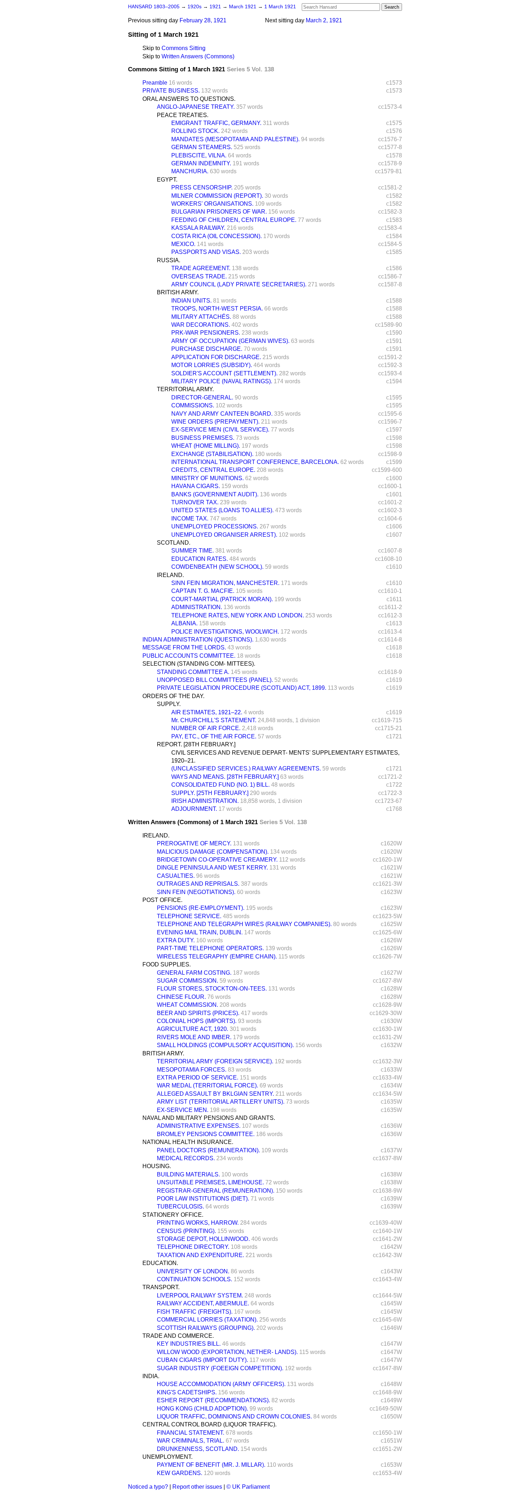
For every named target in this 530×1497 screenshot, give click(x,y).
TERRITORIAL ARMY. (185, 389)
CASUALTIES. (176, 876)
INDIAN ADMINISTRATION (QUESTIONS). (197, 639)
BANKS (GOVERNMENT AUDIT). (215, 494)
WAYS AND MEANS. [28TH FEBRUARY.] (225, 777)
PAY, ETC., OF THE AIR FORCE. (213, 736)
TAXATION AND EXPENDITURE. (200, 1255)
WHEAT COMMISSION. (187, 1005)
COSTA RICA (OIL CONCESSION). (216, 236)
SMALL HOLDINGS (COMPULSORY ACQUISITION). (225, 1045)
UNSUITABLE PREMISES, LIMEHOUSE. (210, 1182)
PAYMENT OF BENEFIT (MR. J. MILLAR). (211, 1465)
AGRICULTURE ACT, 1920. (192, 1029)
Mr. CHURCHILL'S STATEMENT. (213, 720)
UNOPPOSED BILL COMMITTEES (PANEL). (215, 680)
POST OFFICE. (162, 900)
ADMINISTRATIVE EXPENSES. (198, 1126)
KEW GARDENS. (179, 1473)
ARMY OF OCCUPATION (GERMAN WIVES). (230, 341)
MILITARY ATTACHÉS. (201, 317)
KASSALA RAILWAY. (198, 228)
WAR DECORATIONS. (200, 325)
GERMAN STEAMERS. (201, 147)
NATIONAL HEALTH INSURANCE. (187, 1142)
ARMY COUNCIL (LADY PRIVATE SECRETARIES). (238, 284)
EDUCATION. (160, 1263)
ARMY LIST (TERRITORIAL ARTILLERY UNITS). (220, 1102)
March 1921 (243, 6)
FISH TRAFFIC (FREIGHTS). (195, 1312)
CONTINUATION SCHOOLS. (194, 1279)
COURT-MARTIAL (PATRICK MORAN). (222, 599)
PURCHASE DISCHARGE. (206, 349)
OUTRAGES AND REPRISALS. (198, 884)
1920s (195, 6)
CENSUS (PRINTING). (186, 1231)
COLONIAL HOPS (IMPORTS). (197, 1021)
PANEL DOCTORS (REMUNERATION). (208, 1150)
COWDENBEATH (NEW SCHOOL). (217, 567)
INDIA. (150, 1376)
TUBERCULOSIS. (180, 1206)
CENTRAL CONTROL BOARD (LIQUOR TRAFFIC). (209, 1424)
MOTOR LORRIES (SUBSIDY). (211, 365)
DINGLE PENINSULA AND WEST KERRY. (212, 867)
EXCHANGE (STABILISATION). (212, 454)
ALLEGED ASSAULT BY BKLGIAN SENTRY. (215, 1094)
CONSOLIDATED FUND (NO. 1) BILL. (220, 785)
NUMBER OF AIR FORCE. (205, 728)
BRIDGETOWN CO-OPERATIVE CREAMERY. (217, 860)
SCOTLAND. (173, 543)
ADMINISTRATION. (196, 607)
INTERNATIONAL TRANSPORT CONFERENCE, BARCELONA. (255, 462)
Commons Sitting (184, 48)
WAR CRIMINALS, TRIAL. (190, 1441)
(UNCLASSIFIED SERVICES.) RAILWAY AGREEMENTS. (246, 768)
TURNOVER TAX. (194, 502)
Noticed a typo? (148, 1487)
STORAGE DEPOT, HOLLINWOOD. (203, 1239)
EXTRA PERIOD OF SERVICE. (197, 1077)
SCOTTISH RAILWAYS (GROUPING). (206, 1328)
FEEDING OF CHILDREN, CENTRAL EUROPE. (233, 220)
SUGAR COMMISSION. (187, 981)
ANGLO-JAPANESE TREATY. (196, 107)
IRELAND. (170, 575)
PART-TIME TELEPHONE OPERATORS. (210, 948)
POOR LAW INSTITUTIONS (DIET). (203, 1199)
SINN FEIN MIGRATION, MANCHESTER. (225, 583)
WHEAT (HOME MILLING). (205, 446)
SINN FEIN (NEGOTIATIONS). (196, 892)
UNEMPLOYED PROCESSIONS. (214, 526)
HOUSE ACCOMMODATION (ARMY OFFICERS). (221, 1384)
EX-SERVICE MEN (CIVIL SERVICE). (220, 429)
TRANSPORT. (161, 1287)
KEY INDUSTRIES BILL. (189, 1344)
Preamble (154, 83)
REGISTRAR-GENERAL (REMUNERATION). (215, 1191)
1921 (215, 6)
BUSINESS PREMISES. (202, 438)
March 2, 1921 (324, 20)
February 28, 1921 (203, 20)
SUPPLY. (169, 704)
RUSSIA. (168, 260)
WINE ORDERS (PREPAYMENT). (215, 422)
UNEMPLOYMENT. (167, 1457)
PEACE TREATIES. (182, 115)
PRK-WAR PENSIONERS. (205, 333)
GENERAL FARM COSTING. (194, 973)
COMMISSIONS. (192, 405)
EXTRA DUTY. (176, 940)
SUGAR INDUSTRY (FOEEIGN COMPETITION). (220, 1368)
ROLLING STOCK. (195, 131)
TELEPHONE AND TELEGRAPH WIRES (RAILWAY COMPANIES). (244, 924)
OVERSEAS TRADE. (199, 276)
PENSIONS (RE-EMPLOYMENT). (200, 908)
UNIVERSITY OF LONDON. (193, 1271)
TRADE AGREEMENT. (200, 268)
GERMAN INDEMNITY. (201, 163)
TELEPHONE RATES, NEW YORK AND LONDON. (237, 615)
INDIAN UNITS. (191, 301)
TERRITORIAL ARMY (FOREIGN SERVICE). (215, 1061)
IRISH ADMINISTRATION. (205, 801)
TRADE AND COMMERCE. (178, 1336)
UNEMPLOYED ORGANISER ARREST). (224, 535)
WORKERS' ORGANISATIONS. (212, 204)
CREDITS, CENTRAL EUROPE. (213, 470)
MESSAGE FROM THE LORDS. (184, 647)
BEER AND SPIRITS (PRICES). (198, 1013)
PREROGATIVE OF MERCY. (194, 843)
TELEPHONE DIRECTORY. (193, 1247)
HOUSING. (156, 1166)
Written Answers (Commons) (198, 56)
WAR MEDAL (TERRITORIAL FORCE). (207, 1085)
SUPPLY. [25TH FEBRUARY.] (209, 793)
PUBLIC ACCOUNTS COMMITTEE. (188, 656)
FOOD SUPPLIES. (166, 964)
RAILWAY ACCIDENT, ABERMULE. (203, 1303)
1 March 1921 (280, 6)
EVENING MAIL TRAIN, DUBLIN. (200, 932)
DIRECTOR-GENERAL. (202, 397)
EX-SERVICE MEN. (182, 1110)
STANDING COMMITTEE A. (193, 672)
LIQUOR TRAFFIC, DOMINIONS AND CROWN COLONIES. (234, 1416)
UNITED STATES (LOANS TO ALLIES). (222, 510)
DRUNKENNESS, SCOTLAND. (198, 1449)
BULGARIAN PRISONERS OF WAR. (219, 212)
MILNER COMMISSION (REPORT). (217, 196)
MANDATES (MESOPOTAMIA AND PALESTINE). (235, 139)
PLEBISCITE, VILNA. (198, 155)
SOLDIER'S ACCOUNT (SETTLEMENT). (224, 373)
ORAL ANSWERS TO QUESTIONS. (188, 99)
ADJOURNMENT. (194, 809)
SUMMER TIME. (192, 551)
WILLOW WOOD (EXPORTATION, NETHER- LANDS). (227, 1352)
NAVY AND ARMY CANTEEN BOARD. (222, 414)
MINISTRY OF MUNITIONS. (207, 478)
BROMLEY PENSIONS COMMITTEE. (206, 1134)
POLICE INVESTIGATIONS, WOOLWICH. (225, 632)
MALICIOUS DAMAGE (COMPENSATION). (213, 852)
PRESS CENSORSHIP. (202, 187)
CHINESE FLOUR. (181, 997)
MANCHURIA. (189, 171)
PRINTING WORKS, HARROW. (198, 1223)
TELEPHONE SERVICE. (189, 916)
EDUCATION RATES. (199, 559)
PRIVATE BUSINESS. (171, 91)
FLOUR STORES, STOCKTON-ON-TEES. (212, 989)
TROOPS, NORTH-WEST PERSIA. (217, 308)
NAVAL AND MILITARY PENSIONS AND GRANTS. (208, 1118)
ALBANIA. (184, 623)
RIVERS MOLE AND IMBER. (194, 1037)
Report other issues (197, 1487)
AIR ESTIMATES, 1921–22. (206, 712)
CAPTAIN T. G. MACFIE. (202, 591)
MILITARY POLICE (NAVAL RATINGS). (221, 381)
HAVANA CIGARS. (195, 486)
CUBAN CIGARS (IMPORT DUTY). (202, 1360)
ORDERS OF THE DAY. (173, 696)
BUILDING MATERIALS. (188, 1174)
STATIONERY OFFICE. (172, 1215)
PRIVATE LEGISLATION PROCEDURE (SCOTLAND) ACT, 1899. (241, 688)
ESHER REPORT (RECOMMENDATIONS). (213, 1400)
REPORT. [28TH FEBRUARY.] (196, 744)
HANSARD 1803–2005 (154, 6)
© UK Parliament (248, 1487)
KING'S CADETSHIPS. (187, 1392)
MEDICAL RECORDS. (186, 1158)
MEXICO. (183, 244)
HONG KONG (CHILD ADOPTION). (202, 1409)
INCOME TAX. (189, 518)
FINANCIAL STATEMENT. (190, 1433)
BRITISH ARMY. (178, 292)
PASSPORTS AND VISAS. (206, 252)
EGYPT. (167, 179)
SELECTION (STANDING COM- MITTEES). (198, 664)
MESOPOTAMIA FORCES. (191, 1070)
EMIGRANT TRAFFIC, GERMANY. (216, 123)
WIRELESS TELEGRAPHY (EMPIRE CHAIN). (217, 956)
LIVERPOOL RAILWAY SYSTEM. (200, 1295)
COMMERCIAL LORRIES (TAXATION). (207, 1320)
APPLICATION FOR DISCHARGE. (216, 357)
